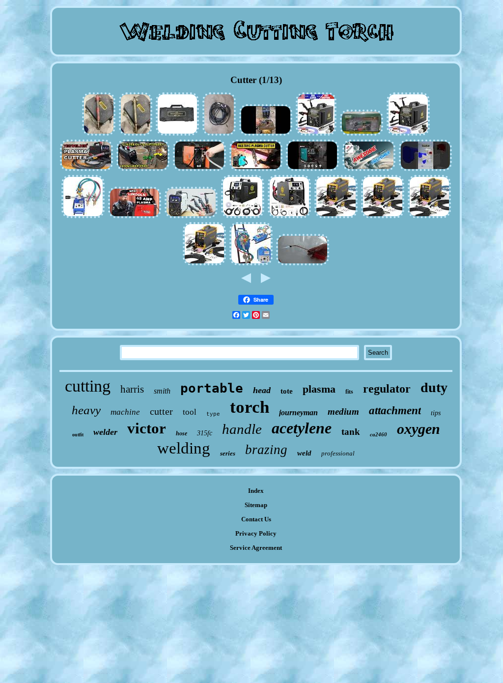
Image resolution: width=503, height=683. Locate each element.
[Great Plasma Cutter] (265, 134)
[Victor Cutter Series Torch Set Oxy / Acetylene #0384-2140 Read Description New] (361, 134)
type (213, 414)
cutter (161, 411)
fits (349, 391)
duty (433, 387)
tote (286, 391)
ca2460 (378, 434)
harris (132, 389)
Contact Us (256, 519)
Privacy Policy (256, 533)
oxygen (418, 429)
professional (338, 453)
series (227, 453)
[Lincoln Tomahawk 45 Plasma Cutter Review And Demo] (134, 217)
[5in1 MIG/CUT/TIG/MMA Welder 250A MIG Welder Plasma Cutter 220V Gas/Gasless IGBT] (242, 217)
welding (183, 448)
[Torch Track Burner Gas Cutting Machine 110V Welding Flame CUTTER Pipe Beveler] (83, 217)
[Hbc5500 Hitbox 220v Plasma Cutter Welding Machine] (199, 169)
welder (105, 432)
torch (249, 407)
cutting (88, 386)
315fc (204, 433)
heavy (86, 410)
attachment (395, 410)
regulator (387, 388)
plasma (319, 389)
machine (125, 412)
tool (189, 412)
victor (146, 428)
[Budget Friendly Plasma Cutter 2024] (255, 169)
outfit (78, 434)
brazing (266, 449)
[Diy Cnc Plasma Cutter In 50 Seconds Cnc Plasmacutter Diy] (425, 169)
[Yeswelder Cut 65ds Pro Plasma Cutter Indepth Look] (86, 169)
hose (181, 433)
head (262, 390)
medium (343, 411)
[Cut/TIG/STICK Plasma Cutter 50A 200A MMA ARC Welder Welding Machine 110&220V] (204, 264)
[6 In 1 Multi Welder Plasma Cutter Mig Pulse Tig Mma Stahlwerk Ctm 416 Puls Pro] (191, 217)
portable (211, 388)
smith (162, 391)
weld (304, 453)
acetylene (302, 428)
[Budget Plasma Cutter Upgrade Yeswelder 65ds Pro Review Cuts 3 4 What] (142, 169)
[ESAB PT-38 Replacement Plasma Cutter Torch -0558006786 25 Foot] (219, 134)
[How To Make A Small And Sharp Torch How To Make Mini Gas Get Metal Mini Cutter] (302, 264)
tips (436, 413)
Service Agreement (256, 547)
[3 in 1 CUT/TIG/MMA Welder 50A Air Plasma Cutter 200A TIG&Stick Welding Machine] (429, 217)
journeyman (298, 412)
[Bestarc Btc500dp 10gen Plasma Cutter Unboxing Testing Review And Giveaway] (312, 169)
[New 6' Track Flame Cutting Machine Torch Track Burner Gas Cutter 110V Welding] (251, 264)
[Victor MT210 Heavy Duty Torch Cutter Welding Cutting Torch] (98, 134)
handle (242, 429)
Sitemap (256, 505)
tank (350, 432)
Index (256, 490)
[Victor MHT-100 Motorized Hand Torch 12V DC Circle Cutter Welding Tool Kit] (177, 134)
